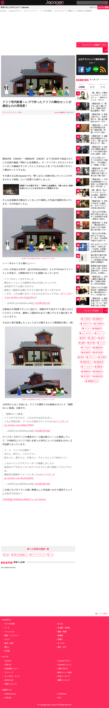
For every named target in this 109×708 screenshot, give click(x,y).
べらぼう (87, 347)
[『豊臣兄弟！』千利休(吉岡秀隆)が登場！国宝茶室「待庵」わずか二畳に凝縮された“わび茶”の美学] (82, 128)
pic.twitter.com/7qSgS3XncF (21, 297)
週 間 (92, 85)
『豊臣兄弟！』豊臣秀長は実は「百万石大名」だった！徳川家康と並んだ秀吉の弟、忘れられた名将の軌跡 (99, 304)
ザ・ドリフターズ (38, 555)
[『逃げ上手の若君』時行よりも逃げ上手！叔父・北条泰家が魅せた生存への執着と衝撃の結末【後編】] (82, 236)
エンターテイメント (31, 11)
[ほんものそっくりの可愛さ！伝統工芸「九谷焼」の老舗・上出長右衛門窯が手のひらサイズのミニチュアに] (82, 247)
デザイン (92, 357)
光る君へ (87, 376)
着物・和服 (62, 631)
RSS (103, 69)
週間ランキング (64, 680)
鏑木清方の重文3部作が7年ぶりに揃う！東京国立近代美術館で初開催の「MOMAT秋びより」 (100, 260)
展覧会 (99, 366)
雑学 (83, 338)
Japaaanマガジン (15, 11)
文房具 (103, 357)
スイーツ (100, 333)
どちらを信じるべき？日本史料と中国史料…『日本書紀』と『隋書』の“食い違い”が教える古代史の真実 (99, 163)
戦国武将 (98, 328)
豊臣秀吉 (99, 362)
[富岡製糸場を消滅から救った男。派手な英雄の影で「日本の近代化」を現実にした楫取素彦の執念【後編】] (82, 269)
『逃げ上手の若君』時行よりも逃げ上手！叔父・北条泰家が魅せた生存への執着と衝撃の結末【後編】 (99, 239)
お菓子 (93, 338)
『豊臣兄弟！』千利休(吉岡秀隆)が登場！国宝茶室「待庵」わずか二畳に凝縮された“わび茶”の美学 (99, 131)
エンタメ (61, 643)
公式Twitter (88, 69)
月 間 (103, 85)
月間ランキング (11, 684)
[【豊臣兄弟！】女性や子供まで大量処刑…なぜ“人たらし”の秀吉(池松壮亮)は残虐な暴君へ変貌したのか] (82, 204)
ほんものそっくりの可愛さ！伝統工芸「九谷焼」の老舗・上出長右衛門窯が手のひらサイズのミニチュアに (99, 250)
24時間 (81, 85)
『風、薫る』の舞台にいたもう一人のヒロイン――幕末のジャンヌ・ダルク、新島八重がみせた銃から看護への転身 (99, 98)
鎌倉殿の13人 (93, 381)
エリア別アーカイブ (12, 676)
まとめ (60, 623)
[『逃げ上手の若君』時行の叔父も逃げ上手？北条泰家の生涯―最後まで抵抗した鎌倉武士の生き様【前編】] (82, 214)
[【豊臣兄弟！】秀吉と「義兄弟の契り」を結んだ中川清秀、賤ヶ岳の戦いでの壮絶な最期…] (82, 225)
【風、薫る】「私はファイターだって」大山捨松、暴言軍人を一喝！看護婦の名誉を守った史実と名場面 (99, 196)
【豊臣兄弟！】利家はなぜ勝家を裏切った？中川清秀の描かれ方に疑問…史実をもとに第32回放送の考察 (99, 152)
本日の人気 (9, 680)
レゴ (51, 555)
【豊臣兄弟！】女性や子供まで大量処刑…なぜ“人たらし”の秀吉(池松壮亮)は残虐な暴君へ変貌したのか (99, 206)
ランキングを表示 (91, 310)
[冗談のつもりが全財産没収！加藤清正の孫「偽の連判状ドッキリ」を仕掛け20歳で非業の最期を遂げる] (82, 290)
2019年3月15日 (42, 483)
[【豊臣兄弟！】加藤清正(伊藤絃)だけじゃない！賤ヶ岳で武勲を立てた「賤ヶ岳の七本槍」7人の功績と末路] (82, 139)
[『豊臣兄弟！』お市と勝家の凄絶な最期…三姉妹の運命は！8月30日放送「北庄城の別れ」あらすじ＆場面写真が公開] (82, 279)
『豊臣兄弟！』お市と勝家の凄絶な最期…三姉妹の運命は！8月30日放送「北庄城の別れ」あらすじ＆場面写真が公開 (99, 283)
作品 (19, 112)
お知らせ (8, 664)
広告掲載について (11, 668)
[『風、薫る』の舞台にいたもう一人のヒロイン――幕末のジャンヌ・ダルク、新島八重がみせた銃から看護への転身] (82, 95)
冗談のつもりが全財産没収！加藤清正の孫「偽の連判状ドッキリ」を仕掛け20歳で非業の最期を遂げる (99, 293)
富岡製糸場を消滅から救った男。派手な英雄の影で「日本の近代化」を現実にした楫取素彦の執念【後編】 (99, 271)
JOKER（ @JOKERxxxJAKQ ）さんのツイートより (38, 258)
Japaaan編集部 (59, 112)
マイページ (9, 672)
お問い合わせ (63, 668)
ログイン (93, 7)
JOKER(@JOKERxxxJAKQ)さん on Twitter (24, 499)
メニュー (2, 3)
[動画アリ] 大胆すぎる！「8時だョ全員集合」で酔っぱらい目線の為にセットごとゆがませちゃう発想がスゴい (46, 186)
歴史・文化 (62, 647)
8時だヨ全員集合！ (20, 555)
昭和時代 (98, 371)
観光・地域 (9, 643)
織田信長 (98, 347)
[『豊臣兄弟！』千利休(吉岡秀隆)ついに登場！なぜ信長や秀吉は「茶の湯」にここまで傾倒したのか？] (82, 182)
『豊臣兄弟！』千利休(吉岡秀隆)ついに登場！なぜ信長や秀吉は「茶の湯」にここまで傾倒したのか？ (99, 185)
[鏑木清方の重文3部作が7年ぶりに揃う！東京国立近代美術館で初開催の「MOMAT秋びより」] (82, 258)
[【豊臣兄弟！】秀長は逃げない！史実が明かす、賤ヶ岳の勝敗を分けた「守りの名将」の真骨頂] (82, 117)
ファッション (10, 631)
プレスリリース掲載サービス (94, 44)
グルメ (7, 639)
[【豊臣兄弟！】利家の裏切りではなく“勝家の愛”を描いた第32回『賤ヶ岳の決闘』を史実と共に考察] (82, 171)
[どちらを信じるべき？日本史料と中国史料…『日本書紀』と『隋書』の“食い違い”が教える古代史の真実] (82, 160)
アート (7, 627)
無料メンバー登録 (65, 672)
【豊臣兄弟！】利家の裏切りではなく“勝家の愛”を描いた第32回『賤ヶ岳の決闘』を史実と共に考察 (99, 174)
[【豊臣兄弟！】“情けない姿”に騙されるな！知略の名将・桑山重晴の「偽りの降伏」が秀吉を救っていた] (82, 106)
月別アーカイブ (64, 676)
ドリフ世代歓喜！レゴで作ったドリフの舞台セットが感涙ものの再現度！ (66, 11)
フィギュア (88, 366)
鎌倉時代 (87, 371)
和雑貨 (60, 635)
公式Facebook (81, 69)
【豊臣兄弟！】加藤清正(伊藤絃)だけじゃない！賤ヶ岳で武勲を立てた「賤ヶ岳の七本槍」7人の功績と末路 (99, 141)
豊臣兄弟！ (87, 362)
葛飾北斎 (98, 376)
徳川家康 (98, 352)
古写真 (7, 651)
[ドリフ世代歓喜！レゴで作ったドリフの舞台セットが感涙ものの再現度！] (38, 76)
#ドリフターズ (61, 421)
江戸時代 (87, 319)
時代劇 (92, 343)
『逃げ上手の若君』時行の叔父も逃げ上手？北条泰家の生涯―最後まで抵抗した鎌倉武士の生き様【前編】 (99, 217)
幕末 (102, 338)
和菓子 (60, 639)
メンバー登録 (103, 7)
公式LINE (96, 69)
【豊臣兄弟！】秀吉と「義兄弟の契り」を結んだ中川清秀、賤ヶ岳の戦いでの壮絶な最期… (99, 227)
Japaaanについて (64, 664)
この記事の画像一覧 (39, 548)
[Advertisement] (38, 34)
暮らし (7, 647)
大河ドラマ (87, 323)
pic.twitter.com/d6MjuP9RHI (18, 425)
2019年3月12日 (42, 303)
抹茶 (82, 357)
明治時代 (87, 352)
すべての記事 (10, 623)
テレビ (102, 343)
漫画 (83, 343)
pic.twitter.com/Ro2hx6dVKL (19, 478)
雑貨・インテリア (11, 635)
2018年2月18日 (42, 430)
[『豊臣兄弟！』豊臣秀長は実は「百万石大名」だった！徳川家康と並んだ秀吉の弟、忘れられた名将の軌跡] (82, 301)
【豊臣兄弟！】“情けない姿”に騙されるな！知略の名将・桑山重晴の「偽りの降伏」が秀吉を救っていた (99, 109)
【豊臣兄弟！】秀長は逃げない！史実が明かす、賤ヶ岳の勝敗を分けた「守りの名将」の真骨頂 (99, 119)
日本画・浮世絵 (64, 627)
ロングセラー (87, 333)
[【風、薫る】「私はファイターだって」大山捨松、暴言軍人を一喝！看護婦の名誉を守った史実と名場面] (82, 193)
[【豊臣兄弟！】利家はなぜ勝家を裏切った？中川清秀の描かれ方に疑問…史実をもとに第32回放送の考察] (82, 150)
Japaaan (54, 2)
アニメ (87, 328)
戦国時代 (98, 319)
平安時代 (99, 323)
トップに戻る (102, 613)
